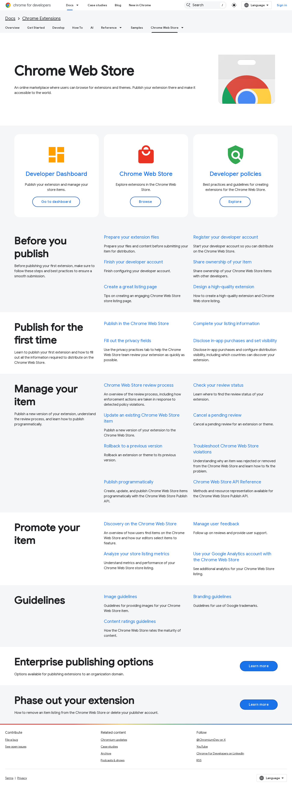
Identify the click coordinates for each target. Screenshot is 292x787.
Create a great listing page (130, 287)
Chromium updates (114, 740)
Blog (118, 5)
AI (91, 28)
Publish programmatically (128, 482)
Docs (70, 5)
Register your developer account (225, 237)
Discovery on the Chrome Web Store (140, 524)
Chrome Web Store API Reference (227, 482)
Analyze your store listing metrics (136, 554)
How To (77, 28)
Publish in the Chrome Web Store (136, 323)
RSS (199, 760)
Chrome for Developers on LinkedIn (220, 753)
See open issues (15, 746)
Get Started (36, 28)
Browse (145, 202)
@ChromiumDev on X (211, 740)
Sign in (282, 5)
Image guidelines (120, 596)
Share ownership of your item (222, 262)
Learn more (259, 666)
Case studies (97, 5)
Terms (9, 778)
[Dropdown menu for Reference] (122, 27)
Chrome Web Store (164, 28)
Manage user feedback (216, 524)
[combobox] (205, 5)
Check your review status (218, 385)
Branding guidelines (212, 596)
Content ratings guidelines (130, 621)
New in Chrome (140, 5)
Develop (58, 28)
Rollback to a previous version (133, 446)
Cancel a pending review (217, 415)
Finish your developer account (133, 262)
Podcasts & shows (112, 760)
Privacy (22, 778)
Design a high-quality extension (223, 287)
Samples (137, 28)
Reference (109, 28)
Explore (235, 202)
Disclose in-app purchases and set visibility (235, 340)
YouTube (202, 746)
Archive (106, 753)
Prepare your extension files (131, 237)
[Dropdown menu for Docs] (79, 5)
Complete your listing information (226, 323)
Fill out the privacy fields (127, 340)
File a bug (11, 740)
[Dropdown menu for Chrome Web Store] (183, 27)
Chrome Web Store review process (139, 385)
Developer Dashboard (56, 174)
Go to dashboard (56, 202)
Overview (12, 28)
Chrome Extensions (41, 18)
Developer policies (235, 174)
